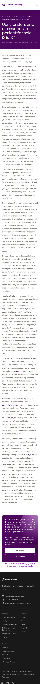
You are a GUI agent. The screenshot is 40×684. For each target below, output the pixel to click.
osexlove (25, 110)
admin (3, 42)
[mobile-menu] (35, 5)
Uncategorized (24, 42)
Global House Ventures (19, 674)
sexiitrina (22, 70)
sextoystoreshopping (11, 405)
